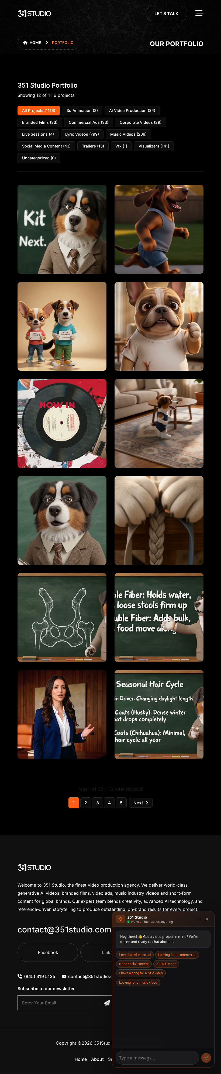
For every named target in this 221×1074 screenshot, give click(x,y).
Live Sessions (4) (38, 134)
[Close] (206, 919)
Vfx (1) (121, 146)
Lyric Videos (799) (82, 134)
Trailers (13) (93, 146)
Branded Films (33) (39, 122)
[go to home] (34, 13)
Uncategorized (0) (39, 158)
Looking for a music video (138, 982)
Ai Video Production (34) (132, 110)
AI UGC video (166, 964)
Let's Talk (166, 13)
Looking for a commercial (177, 954)
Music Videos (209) (128, 134)
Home (35, 42)
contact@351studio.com (65, 929)
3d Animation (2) (82, 110)
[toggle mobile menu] (199, 13)
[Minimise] (198, 919)
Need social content (134, 964)
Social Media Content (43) (46, 146)
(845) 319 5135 (39, 976)
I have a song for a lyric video (141, 973)
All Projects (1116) (38, 110)
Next (138, 802)
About (97, 1059)
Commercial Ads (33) (88, 122)
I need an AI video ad (135, 954)
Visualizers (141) (154, 146)
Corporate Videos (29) (140, 122)
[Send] (206, 1058)
